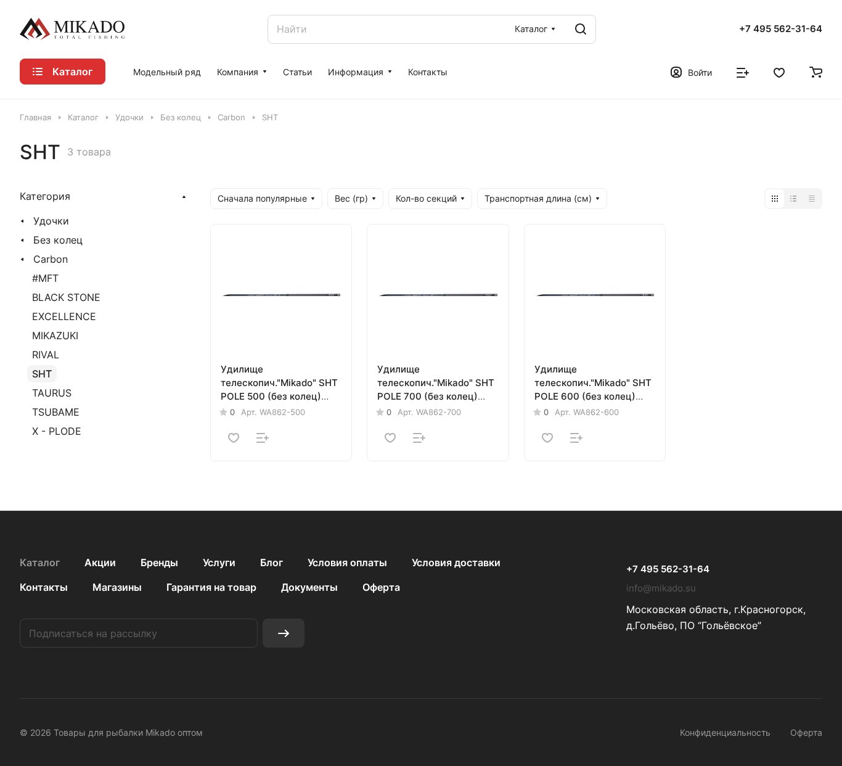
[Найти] (580, 29)
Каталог (40, 562)
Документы (309, 587)
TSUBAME (56, 412)
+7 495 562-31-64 (780, 29)
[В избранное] (234, 438)
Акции (100, 562)
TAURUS (52, 393)
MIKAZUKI (55, 335)
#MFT (45, 278)
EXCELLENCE (64, 316)
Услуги (219, 562)
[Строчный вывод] (793, 198)
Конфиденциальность (725, 732)
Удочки (51, 221)
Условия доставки (456, 562)
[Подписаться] (284, 633)
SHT (42, 374)
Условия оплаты (347, 562)
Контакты (44, 587)
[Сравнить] (263, 438)
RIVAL (45, 354)
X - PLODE (56, 431)
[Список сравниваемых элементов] (743, 71)
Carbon (50, 259)
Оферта (381, 587)
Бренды (159, 562)
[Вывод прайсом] (812, 198)
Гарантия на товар (211, 587)
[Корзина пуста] (815, 71)
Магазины (117, 587)
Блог (271, 562)
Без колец (58, 240)
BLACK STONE (66, 297)
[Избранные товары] (779, 71)
